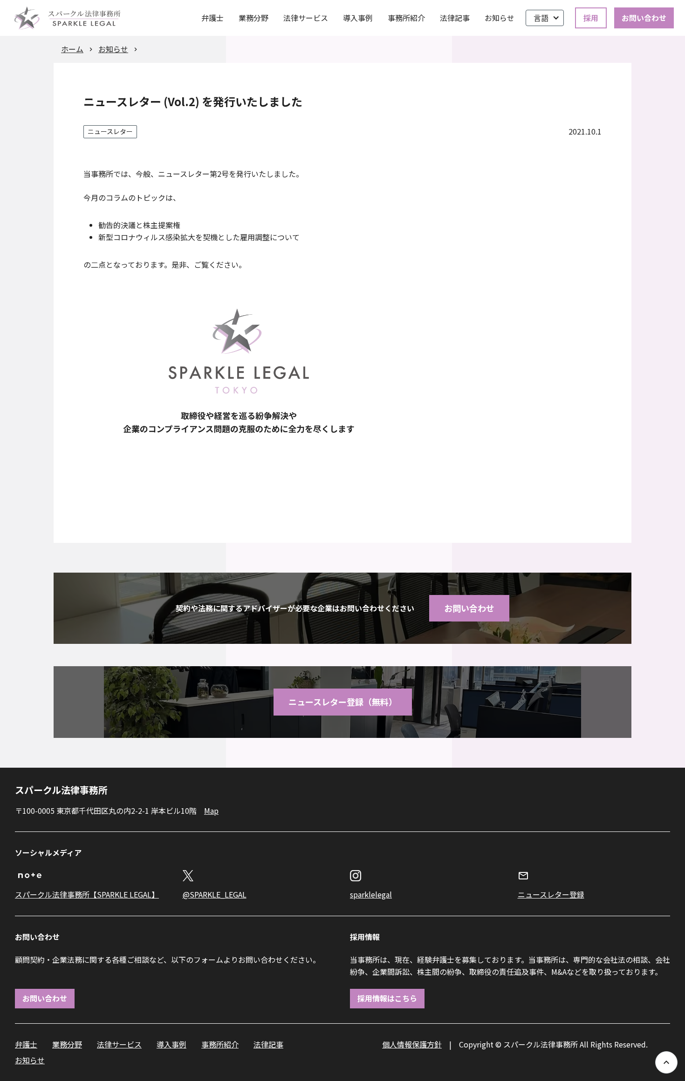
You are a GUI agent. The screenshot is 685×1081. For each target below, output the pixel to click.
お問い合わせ (644, 17)
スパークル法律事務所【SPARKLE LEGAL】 (87, 894)
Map (211, 810)
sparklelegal (371, 894)
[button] (545, 18)
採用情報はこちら (387, 998)
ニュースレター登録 (551, 894)
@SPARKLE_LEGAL (215, 894)
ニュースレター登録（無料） (342, 702)
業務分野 (253, 17)
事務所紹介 (406, 17)
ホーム (72, 48)
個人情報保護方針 (412, 1044)
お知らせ (499, 17)
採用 (590, 17)
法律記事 (455, 17)
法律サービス (305, 17)
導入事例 (358, 17)
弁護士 (212, 17)
